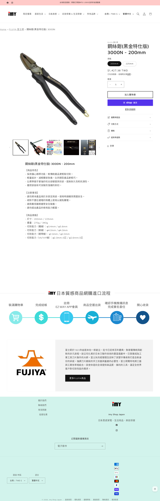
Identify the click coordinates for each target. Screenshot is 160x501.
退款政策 (68, 500)
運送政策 (96, 500)
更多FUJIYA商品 (77, 378)
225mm (130, 63)
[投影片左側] (9, 147)
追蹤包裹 (43, 414)
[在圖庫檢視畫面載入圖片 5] (88, 147)
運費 (129, 74)
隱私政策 (77, 500)
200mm (114, 63)
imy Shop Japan (55, 500)
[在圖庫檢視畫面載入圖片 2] (37, 147)
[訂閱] (102, 446)
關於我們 (42, 400)
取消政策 (115, 500)
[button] (40, 14)
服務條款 (87, 500)
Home (3, 29)
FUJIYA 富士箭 (16, 29)
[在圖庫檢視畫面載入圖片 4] (71, 147)
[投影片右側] (99, 147)
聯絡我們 (42, 405)
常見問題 (42, 410)
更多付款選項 (130, 109)
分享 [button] (112, 146)
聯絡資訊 (105, 500)
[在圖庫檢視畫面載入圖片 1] (20, 147)
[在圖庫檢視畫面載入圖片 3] (54, 147)
